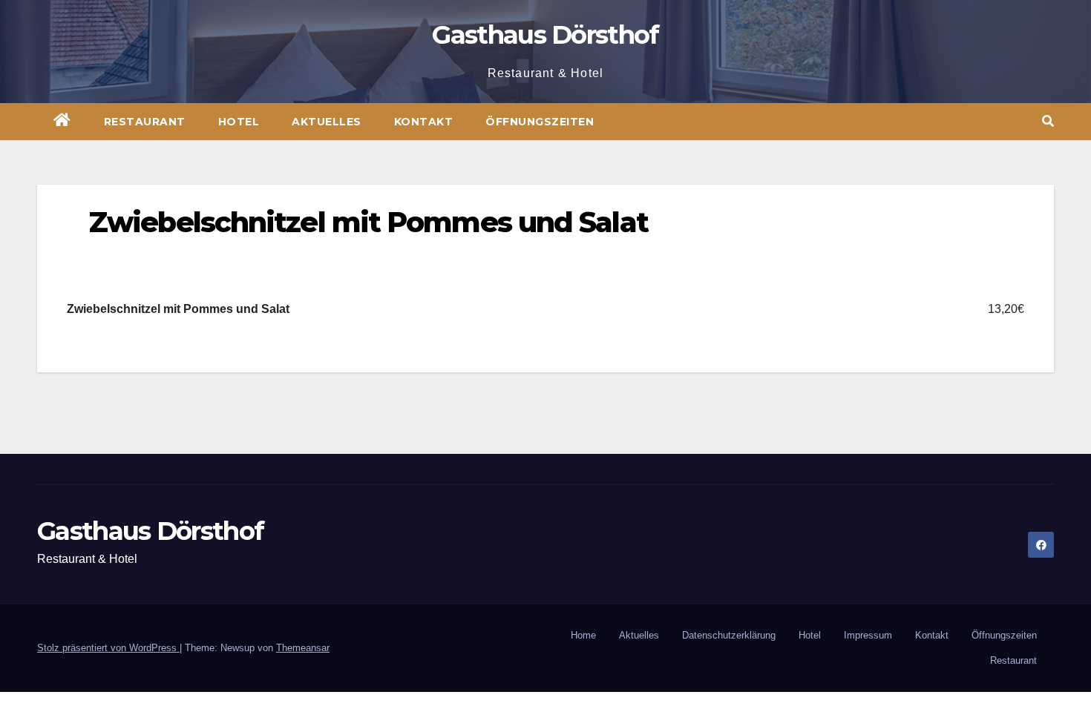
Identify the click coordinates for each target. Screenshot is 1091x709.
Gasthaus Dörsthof (545, 34)
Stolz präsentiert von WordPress (108, 647)
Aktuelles (326, 121)
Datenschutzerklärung (729, 635)
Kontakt (423, 121)
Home (583, 635)
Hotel (239, 121)
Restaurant (145, 121)
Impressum (868, 635)
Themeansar (303, 647)
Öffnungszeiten (539, 121)
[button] (1048, 121)
